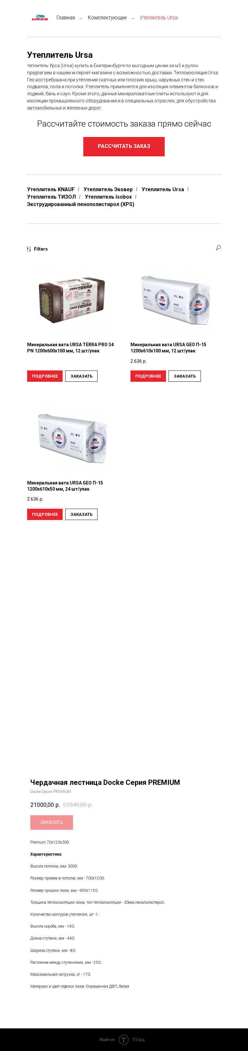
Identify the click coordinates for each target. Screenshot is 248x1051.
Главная (66, 18)
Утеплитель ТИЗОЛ (51, 197)
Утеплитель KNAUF (51, 189)
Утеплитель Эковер (108, 189)
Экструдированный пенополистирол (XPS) (80, 204)
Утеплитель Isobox (108, 197)
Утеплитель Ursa (163, 189)
